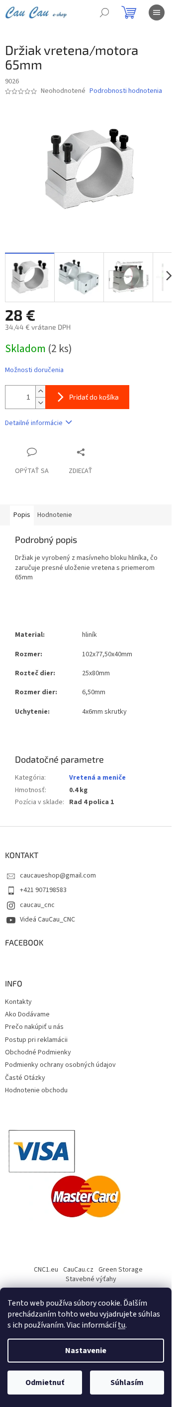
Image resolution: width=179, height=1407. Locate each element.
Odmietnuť (44, 1382)
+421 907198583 (43, 890)
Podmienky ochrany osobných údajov (60, 1065)
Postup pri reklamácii (36, 1040)
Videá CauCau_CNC (47, 920)
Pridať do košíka (94, 397)
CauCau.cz (78, 1270)
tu (121, 1325)
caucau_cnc (37, 905)
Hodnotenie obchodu (36, 1090)
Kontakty (18, 1002)
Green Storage (120, 1270)
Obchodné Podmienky (38, 1052)
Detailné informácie (34, 423)
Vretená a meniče (97, 778)
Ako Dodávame (27, 1014)
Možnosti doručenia (34, 370)
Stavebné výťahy (91, 1279)
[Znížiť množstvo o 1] (40, 403)
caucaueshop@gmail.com (58, 876)
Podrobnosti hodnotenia (126, 91)
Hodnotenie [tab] (54, 515)
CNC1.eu (46, 1270)
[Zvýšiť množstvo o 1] (40, 391)
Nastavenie (85, 1350)
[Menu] (157, 12)
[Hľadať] (104, 12)
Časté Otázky (25, 1078)
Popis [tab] (21, 515)
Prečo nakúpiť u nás (34, 1027)
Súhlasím (127, 1382)
